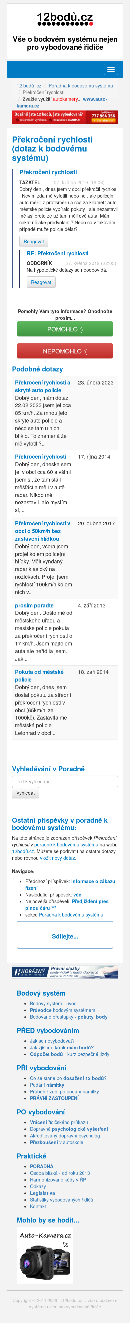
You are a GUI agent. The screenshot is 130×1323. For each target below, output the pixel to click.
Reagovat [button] (34, 241)
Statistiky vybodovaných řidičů (61, 1199)
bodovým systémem (62, 1010)
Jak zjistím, (62, 1047)
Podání (47, 1084)
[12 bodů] (65, 19)
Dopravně (69, 1128)
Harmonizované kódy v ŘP (58, 1179)
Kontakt (38, 1206)
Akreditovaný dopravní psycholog (65, 1135)
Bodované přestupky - (69, 1016)
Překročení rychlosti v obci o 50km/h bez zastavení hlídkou (42, 530)
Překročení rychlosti (40, 456)
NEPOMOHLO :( (65, 350)
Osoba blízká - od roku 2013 (60, 1172)
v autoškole (56, 1142)
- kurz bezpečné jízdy (69, 1054)
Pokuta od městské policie (39, 675)
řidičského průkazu (59, 1122)
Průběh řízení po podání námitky (64, 1091)
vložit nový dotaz (57, 857)
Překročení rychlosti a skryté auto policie (42, 386)
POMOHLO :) (65, 328)
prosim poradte (34, 605)
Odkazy (38, 1186)
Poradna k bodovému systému (71, 914)
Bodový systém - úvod (53, 1003)
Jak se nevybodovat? (52, 1040)
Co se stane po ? (68, 1078)
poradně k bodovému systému (60, 823)
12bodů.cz (23, 851)
